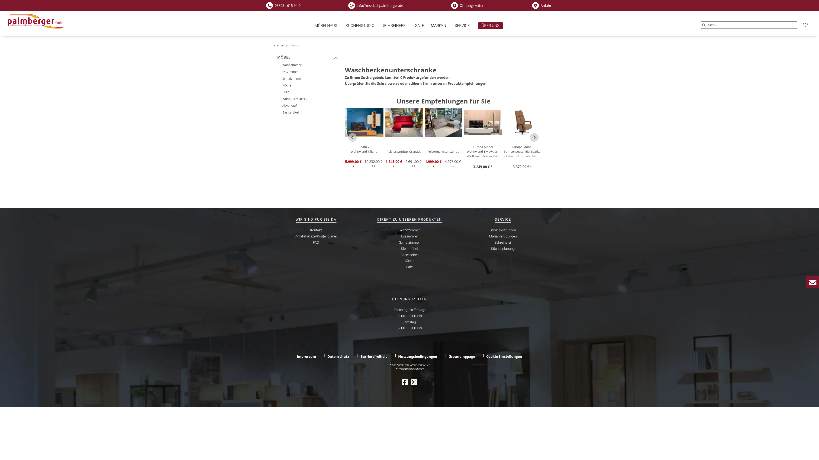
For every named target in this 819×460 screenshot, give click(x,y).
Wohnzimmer (409, 230)
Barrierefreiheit (373, 356)
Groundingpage (462, 356)
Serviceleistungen (503, 230)
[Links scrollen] (352, 137)
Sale (409, 267)
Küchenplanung (503, 248)
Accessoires (409, 254)
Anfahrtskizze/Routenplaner (316, 236)
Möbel (283, 57)
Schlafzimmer (409, 242)
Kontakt (316, 230)
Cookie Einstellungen (504, 356)
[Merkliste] (805, 25)
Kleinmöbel (409, 248)
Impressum (306, 356)
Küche (409, 260)
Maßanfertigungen (503, 236)
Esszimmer (409, 236)
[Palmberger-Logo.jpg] (36, 21)
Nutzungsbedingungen (417, 356)
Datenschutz (338, 356)
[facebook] (405, 382)
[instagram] (414, 382)
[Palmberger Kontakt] (812, 282)
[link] (326, 26)
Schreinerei (503, 242)
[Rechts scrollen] (534, 137)
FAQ (316, 242)
